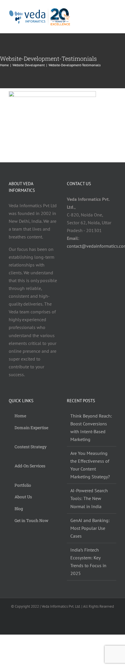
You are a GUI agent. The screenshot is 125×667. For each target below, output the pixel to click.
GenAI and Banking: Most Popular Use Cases (90, 528)
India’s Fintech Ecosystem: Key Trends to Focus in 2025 (88, 561)
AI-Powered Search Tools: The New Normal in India (89, 498)
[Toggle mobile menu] (114, 17)
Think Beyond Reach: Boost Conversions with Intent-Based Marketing (91, 427)
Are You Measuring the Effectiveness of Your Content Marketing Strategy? (90, 464)
